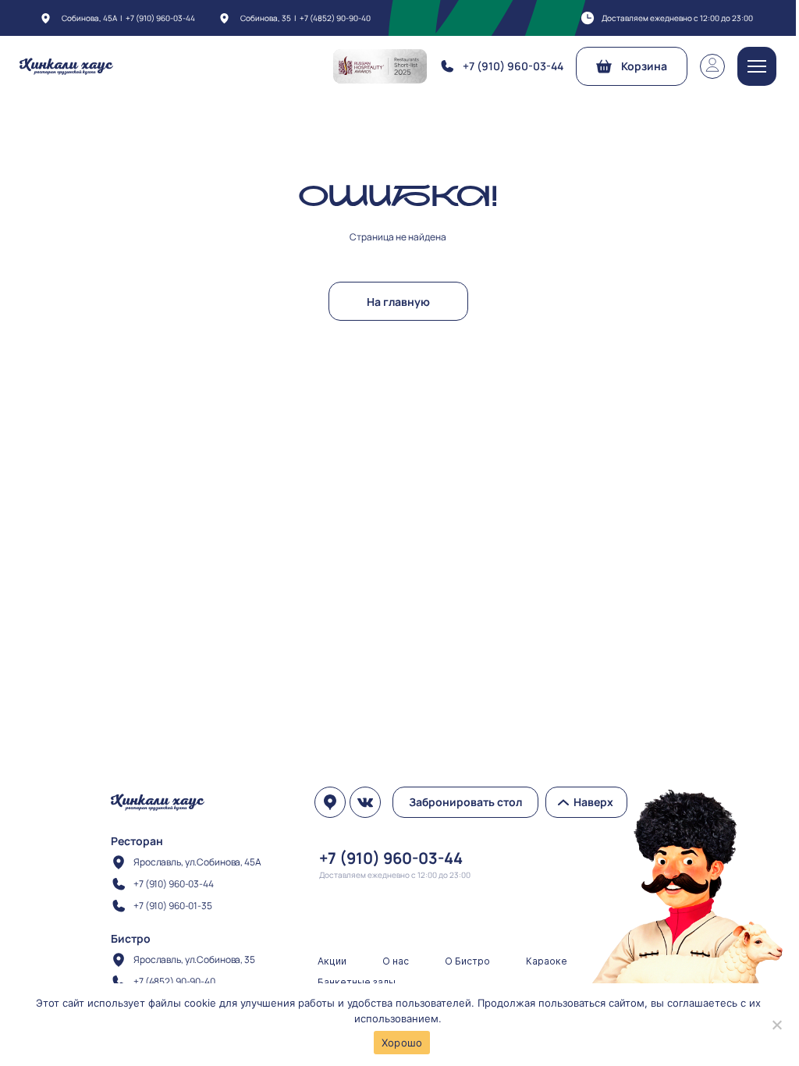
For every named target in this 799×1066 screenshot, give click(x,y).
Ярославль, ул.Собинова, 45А (197, 862)
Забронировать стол (465, 801)
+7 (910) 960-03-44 (160, 17)
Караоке (546, 961)
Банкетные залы (357, 982)
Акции (332, 961)
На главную (398, 301)
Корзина (644, 66)
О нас (395, 961)
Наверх (593, 801)
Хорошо (402, 1042)
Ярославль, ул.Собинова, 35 (194, 959)
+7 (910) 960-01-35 (172, 905)
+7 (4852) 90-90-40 (335, 17)
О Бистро (467, 961)
